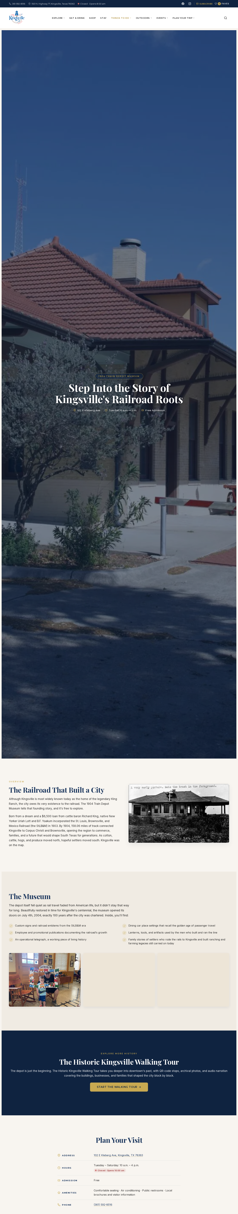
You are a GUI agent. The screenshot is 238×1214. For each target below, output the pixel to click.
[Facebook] (183, 3)
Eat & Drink (77, 18)
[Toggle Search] (225, 17)
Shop (92, 18)
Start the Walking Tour (117, 1086)
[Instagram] (189, 3)
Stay (103, 18)
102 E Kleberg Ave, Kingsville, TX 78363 (118, 1155)
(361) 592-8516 (103, 1204)
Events (161, 18)
